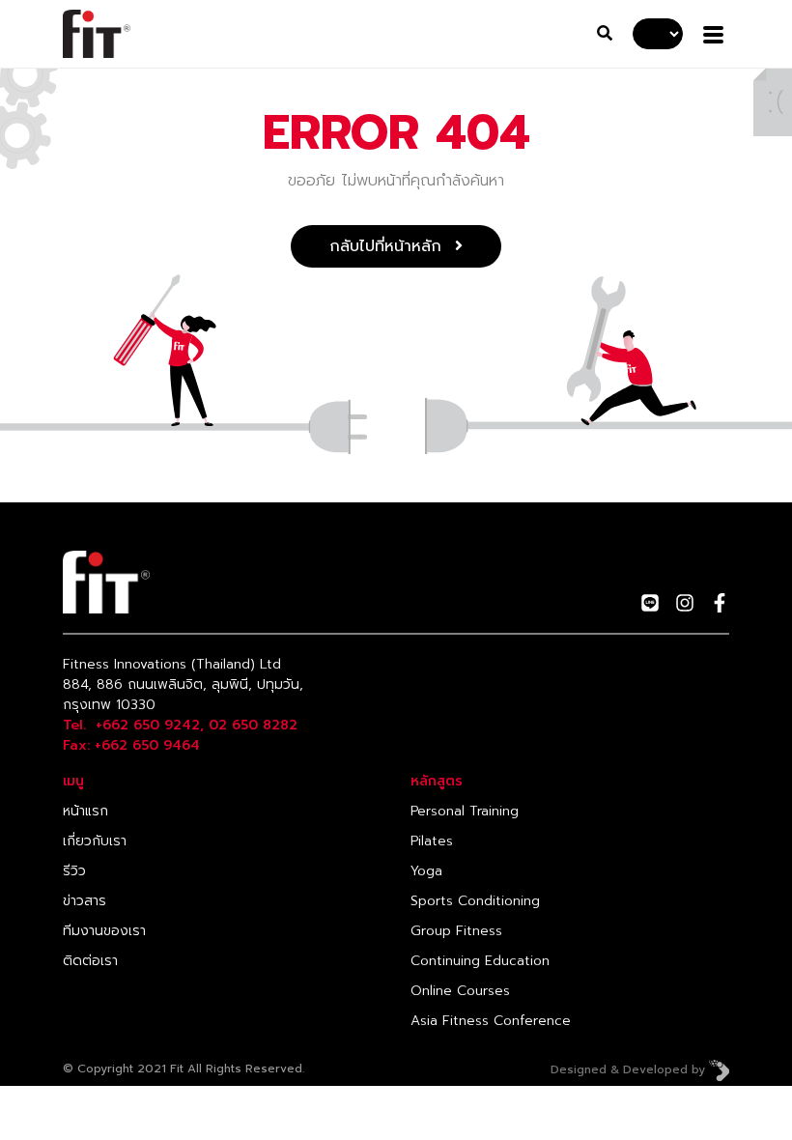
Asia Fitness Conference (490, 1021)
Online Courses (460, 991)
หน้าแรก (85, 811)
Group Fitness (456, 931)
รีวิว (74, 871)
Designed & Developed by (630, 1069)
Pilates (431, 841)
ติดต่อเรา (90, 961)
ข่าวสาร (84, 901)
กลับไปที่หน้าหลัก (388, 246)
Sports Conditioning (475, 901)
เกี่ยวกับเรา (95, 841)
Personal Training (464, 811)
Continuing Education (480, 961)
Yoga (426, 871)
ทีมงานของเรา (104, 931)
